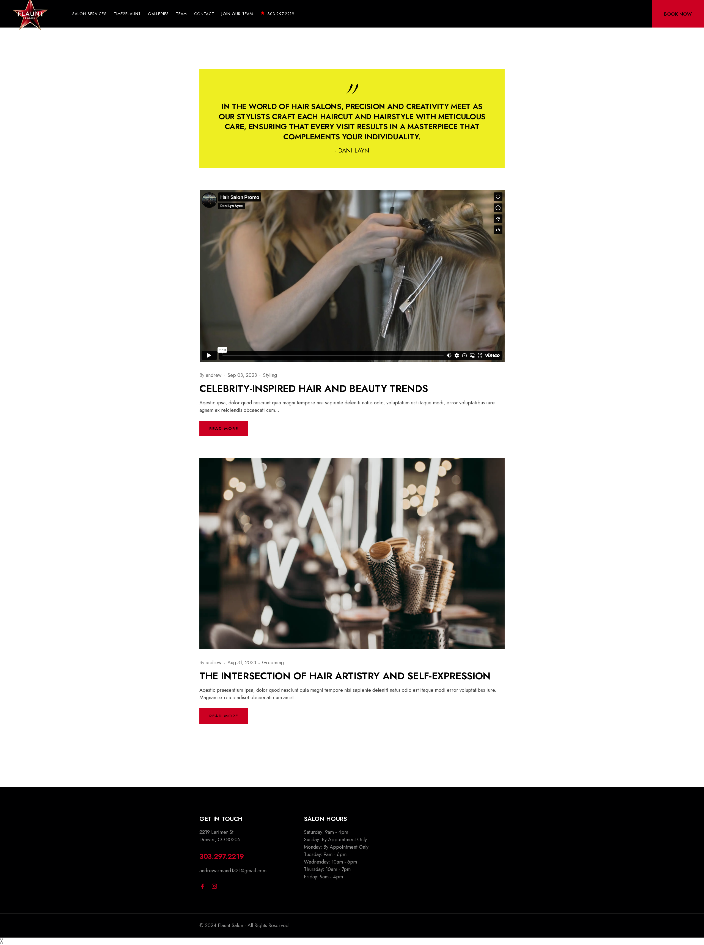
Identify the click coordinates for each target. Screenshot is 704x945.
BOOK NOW (678, 14)
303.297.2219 (281, 14)
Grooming (273, 662)
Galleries (158, 14)
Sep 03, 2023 (242, 375)
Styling (270, 375)
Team (181, 14)
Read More (223, 429)
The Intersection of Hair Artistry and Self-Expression (345, 676)
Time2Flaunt (127, 14)
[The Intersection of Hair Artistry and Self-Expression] (352, 553)
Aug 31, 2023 (242, 662)
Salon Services (89, 14)
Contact (204, 14)
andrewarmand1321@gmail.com (232, 870)
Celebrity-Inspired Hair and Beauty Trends (313, 388)
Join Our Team (237, 14)
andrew (214, 375)
